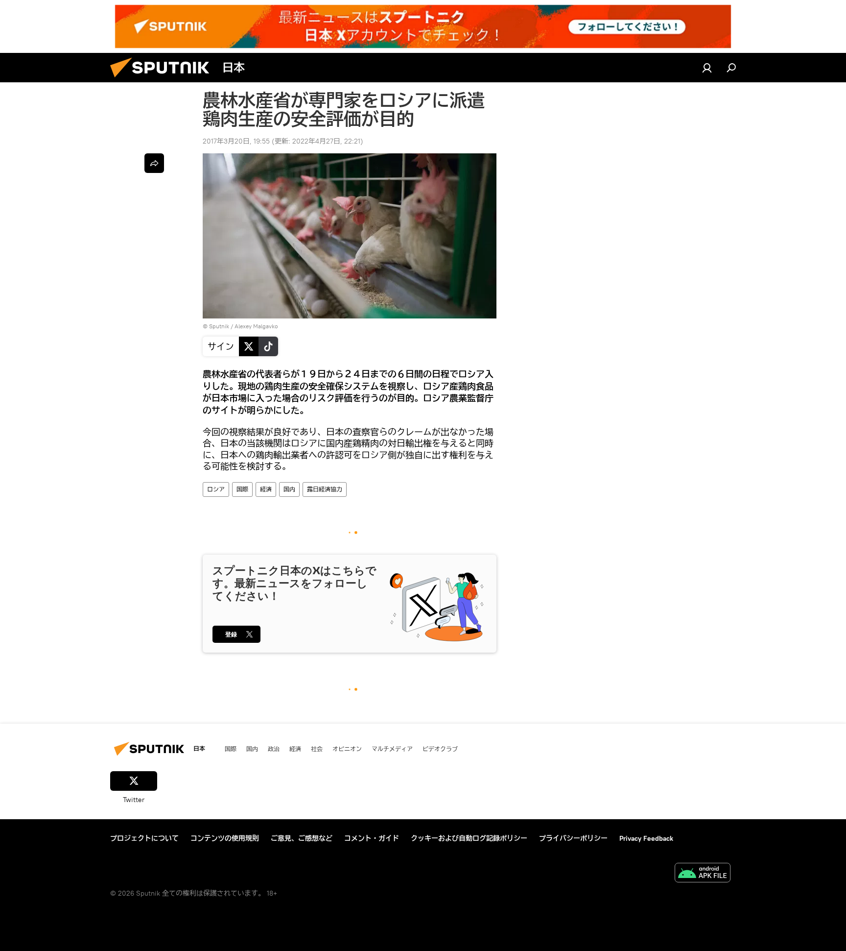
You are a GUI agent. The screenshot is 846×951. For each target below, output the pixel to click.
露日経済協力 (324, 489)
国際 (242, 489)
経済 (266, 489)
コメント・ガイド (371, 838)
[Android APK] (702, 874)
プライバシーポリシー (573, 838)
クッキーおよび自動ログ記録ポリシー (469, 838)
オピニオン (347, 748)
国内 (289, 489)
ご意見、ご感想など (301, 838)
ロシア (216, 489)
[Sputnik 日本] (163, 79)
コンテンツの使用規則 (224, 838)
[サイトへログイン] (707, 67)
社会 (317, 748)
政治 (274, 748)
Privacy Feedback (646, 838)
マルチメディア (392, 748)
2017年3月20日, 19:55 (236, 141)
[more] (154, 163)
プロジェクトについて (144, 838)
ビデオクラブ (440, 748)
